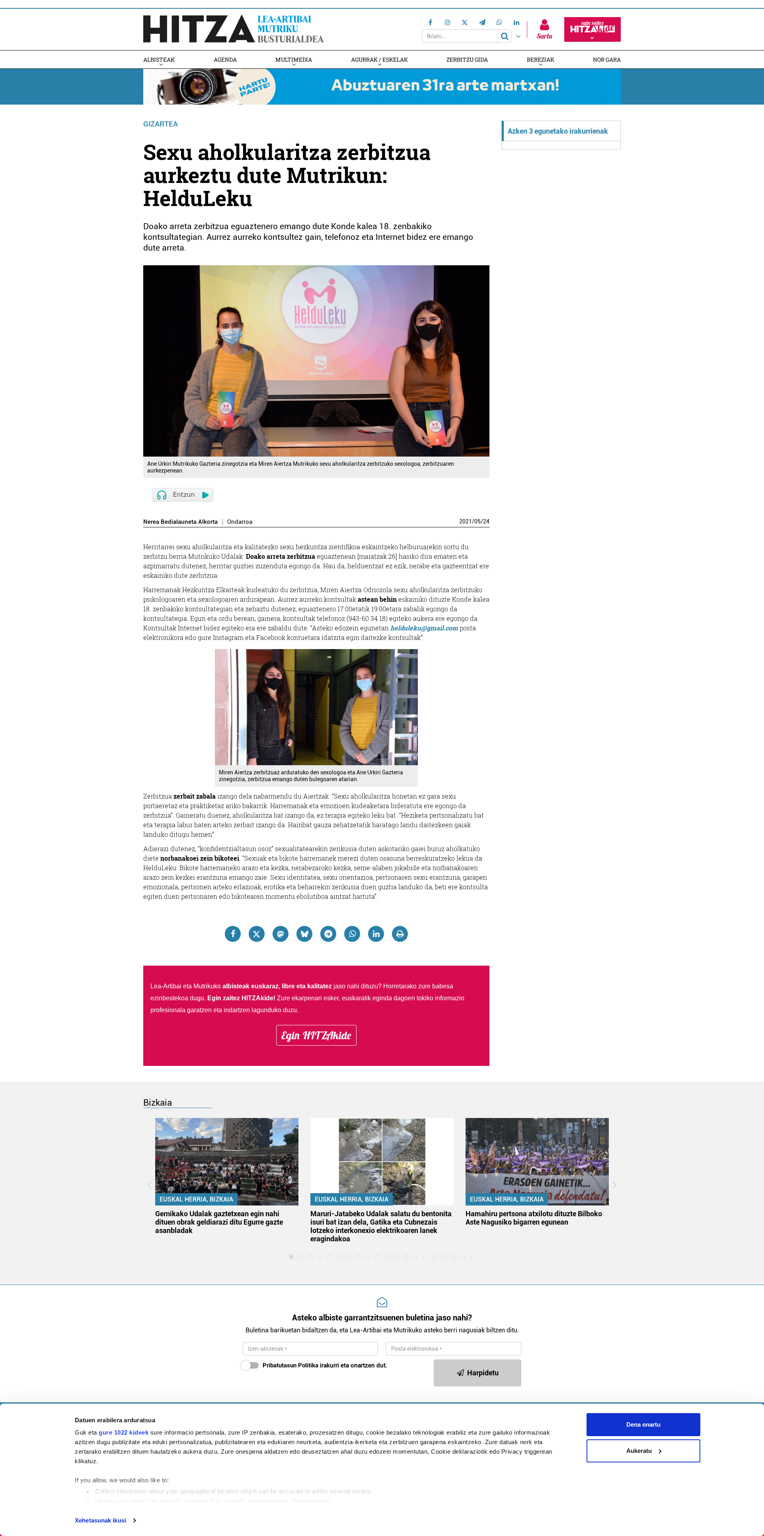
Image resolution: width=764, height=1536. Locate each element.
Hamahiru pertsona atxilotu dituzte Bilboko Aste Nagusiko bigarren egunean (534, 1217)
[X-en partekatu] (257, 934)
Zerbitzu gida (467, 59)
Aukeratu (639, 1450)
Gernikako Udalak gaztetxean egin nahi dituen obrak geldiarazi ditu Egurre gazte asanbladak (219, 1222)
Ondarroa (239, 522)
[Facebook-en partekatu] (233, 934)
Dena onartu (643, 1424)
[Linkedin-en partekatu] (376, 934)
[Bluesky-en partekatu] (304, 934)
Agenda (225, 59)
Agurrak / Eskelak (379, 59)
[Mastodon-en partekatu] (280, 934)
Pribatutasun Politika (290, 1365)
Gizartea (160, 123)
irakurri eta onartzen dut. (325, 1365)
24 (486, 521)
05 (477, 521)
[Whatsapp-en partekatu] (352, 934)
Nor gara (607, 59)
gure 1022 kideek (123, 1432)
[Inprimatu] (400, 934)
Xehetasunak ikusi (100, 1520)
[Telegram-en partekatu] (328, 934)
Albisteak (159, 59)
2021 (465, 521)
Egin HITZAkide (316, 1035)
